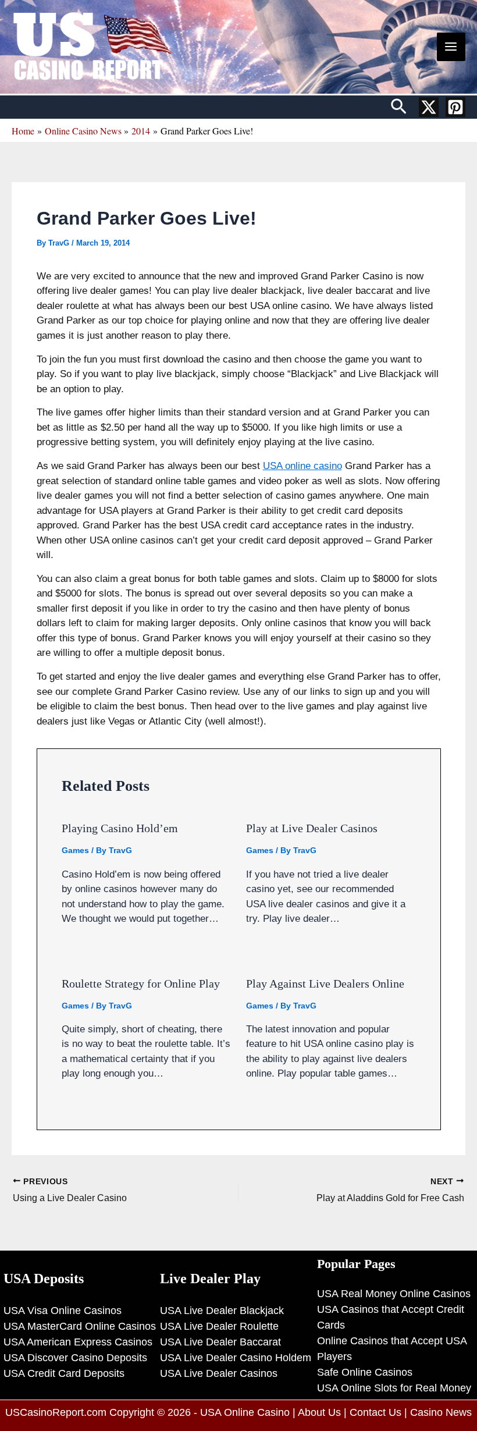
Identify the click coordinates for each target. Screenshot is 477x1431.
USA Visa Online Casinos (62, 1310)
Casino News (441, 1412)
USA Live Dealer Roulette (219, 1326)
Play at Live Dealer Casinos (312, 828)
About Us (319, 1412)
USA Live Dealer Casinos (218, 1373)
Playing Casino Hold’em (120, 828)
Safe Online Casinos (364, 1372)
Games (75, 850)
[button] (398, 107)
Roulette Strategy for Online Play (141, 983)
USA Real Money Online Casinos (394, 1293)
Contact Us (375, 1412)
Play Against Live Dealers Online (325, 983)
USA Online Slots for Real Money (394, 1388)
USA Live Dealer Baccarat (220, 1342)
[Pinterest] (455, 107)
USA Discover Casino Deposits (75, 1357)
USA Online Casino (245, 1412)
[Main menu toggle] (451, 47)
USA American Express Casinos (77, 1342)
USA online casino (302, 465)
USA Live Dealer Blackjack (222, 1310)
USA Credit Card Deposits (63, 1373)
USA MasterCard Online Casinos (79, 1326)
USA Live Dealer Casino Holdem (235, 1357)
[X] (429, 107)
